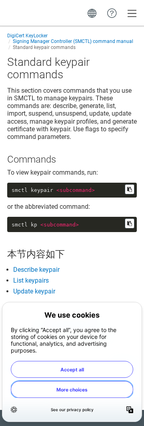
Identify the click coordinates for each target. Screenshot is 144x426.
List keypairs (31, 280)
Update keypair (34, 291)
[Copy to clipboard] (129, 189)
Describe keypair (36, 269)
